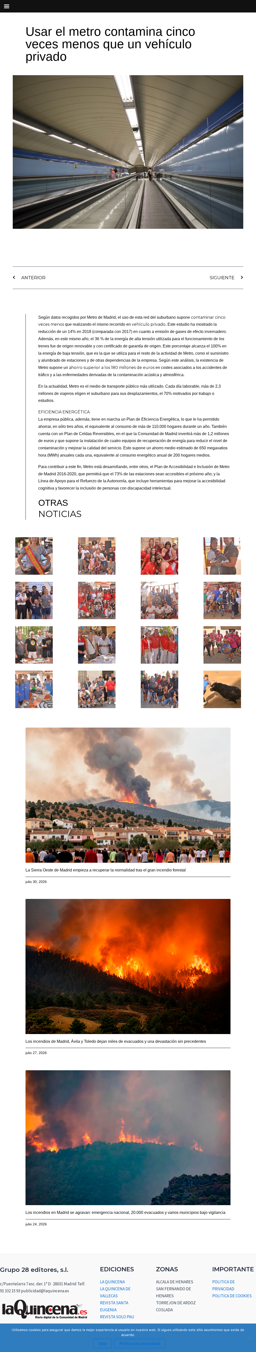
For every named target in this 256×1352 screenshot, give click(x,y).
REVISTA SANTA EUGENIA (114, 1306)
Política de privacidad (140, 1343)
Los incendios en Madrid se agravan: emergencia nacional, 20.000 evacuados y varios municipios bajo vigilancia (126, 1212)
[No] (249, 1337)
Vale (102, 1343)
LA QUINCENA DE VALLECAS (115, 1292)
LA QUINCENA (112, 1282)
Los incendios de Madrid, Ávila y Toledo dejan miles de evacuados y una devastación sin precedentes (116, 1041)
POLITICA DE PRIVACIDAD (223, 1285)
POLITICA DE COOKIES (232, 1296)
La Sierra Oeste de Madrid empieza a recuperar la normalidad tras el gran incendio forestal (106, 870)
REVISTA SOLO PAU (117, 1317)
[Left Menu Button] (6, 6)
